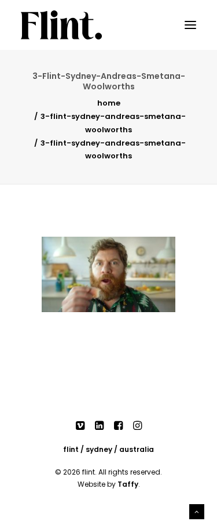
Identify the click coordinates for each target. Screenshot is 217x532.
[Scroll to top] (196, 511)
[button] (190, 25)
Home (108, 102)
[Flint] (61, 24)
